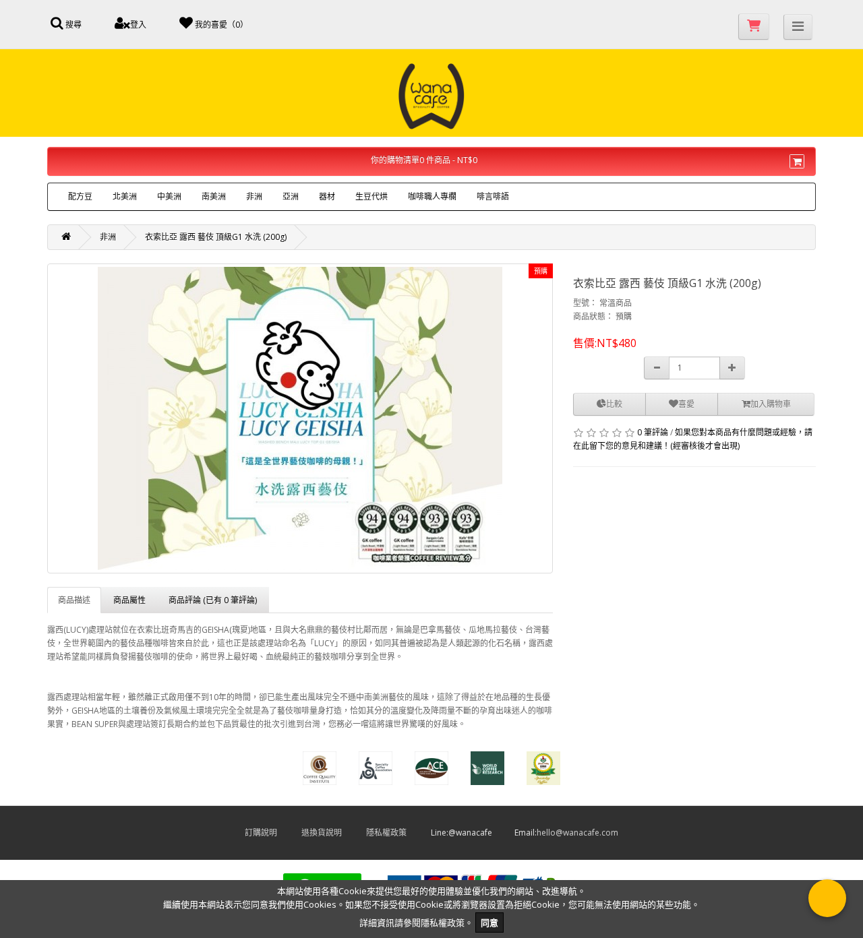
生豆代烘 (371, 196)
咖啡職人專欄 (432, 196)
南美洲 (214, 196)
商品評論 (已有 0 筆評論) (213, 600)
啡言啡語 (493, 196)
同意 (489, 922)
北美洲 (125, 196)
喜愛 (686, 404)
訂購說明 (272, 832)
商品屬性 (129, 600)
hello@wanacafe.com (577, 832)
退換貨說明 (332, 832)
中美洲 (169, 196)
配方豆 (80, 196)
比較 (614, 404)
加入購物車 (770, 404)
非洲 (254, 196)
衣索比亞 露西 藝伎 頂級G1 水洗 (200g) (216, 237)
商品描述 (74, 600)
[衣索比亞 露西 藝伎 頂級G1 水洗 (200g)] (300, 418)
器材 (327, 196)
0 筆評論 (652, 432)
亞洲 (290, 196)
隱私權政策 (397, 832)
